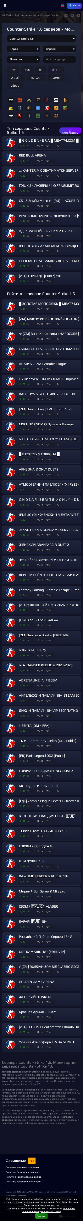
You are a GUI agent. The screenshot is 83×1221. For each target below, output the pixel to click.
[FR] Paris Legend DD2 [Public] (42, 756)
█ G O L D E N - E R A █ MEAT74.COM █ (49, 140)
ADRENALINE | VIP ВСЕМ (38, 680)
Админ (56, 77)
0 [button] (50, 221)
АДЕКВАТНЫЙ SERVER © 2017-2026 (47, 231)
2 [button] (50, 791)
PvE (27, 69)
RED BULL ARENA (32, 155)
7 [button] (50, 927)
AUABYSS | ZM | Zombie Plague (43, 364)
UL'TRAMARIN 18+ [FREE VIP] (42, 952)
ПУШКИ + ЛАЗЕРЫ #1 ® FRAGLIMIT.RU (49, 185)
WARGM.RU (32, 1192)
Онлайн (16, 77)
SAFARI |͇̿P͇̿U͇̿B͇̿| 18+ (33, 921)
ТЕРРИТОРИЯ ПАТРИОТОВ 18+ (43, 831)
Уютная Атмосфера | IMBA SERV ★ (47, 1042)
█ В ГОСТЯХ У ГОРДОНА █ (39, 454)
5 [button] (50, 444)
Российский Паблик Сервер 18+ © (45, 937)
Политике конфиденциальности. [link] (41, 1205)
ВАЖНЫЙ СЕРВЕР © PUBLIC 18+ (44, 876)
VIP (58, 69)
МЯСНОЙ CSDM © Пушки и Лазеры (46, 424)
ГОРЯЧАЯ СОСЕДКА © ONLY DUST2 (46, 771)
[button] (5, 5)
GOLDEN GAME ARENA (36, 982)
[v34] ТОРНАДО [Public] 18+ (40, 276)
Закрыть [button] (41, 1216)
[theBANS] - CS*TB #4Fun (38, 620)
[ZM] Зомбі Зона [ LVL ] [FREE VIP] (45, 409)
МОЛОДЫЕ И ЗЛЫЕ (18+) (38, 786)
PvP (13, 69)
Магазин (36, 77)
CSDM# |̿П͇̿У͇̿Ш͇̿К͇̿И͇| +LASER (38, 906)
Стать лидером (70, 132)
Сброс (15, 85)
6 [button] (50, 354)
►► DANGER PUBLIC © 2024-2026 (46, 665)
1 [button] (50, 145)
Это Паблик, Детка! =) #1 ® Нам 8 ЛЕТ (49, 560)
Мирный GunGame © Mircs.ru (42, 891)
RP (40, 69)
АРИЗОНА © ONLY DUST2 (38, 469)
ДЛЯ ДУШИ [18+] (32, 861)
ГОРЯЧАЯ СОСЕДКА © (36, 846)
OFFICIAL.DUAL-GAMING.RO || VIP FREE (49, 261)
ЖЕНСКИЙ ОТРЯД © (35, 997)
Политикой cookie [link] (51, 1211)
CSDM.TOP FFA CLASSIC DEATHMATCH (49, 349)
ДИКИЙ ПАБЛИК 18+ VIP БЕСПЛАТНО (48, 710)
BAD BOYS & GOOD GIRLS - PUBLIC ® (47, 394)
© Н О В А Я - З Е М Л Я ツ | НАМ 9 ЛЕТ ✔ (51, 439)
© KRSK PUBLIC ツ (33, 650)
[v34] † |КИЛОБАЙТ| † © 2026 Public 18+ (50, 605)
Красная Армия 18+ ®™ (37, 1012)
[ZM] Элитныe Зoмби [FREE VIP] (44, 635)
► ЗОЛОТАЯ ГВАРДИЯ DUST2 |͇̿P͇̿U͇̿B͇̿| (47, 816)
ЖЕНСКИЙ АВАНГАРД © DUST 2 (44, 545)
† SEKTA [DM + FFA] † (35, 726)
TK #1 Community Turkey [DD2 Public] (47, 741)
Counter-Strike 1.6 (70, 1092)
